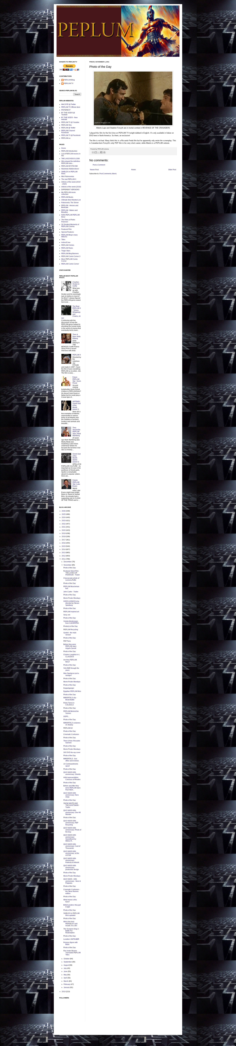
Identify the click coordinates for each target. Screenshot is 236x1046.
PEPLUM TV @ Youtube (70, 122)
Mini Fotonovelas (67, 176)
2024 (64, 517)
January (67, 987)
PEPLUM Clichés (67, 245)
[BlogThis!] (95, 152)
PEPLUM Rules (67, 248)
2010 (64, 992)
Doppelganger (68, 688)
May (65, 975)
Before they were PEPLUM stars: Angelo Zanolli (70, 646)
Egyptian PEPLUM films (72, 691)
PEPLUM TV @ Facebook (70, 135)
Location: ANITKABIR (71, 939)
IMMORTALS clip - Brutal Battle (70, 699)
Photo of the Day (69, 568)
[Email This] (93, 152)
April (65, 978)
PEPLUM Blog (69, 80)
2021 (64, 527)
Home (133, 170)
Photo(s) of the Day (70, 626)
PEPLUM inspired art (71, 612)
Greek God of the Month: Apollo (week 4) (77, 458)
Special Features (67, 232)
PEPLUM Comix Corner (70, 264)
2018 (64, 537)
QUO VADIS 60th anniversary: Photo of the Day (72, 830)
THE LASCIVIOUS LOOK (70, 159)
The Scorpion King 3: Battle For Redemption (71, 931)
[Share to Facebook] (101, 152)
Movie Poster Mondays (71, 598)
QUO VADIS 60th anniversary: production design (71, 867)
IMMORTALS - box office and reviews (71, 760)
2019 (64, 533)
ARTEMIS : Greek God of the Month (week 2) (77, 405)
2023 (64, 520)
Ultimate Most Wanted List (71, 200)
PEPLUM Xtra (66, 125)
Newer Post (94, 170)
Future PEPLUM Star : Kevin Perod (77, 380)
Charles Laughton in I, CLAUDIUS (71, 655)
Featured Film (66, 229)
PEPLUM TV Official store (70, 107)
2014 (64, 549)
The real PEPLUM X (68, 179)
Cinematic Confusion (71, 734)
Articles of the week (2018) (71, 187)
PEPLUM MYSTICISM (69, 166)
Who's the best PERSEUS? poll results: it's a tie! (70, 924)
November (68, 565)
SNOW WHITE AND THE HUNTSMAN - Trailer (71, 805)
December (68, 562)
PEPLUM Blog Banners (70, 253)
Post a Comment (99, 165)
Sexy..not (66, 615)
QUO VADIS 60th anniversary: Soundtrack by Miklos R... (69, 838)
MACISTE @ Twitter (68, 104)
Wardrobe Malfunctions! (70, 169)
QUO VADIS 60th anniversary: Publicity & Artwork (71, 860)
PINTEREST (65, 110)
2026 (64, 511)
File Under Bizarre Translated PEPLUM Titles (72, 953)
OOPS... (66, 716)
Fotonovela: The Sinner (70, 203)
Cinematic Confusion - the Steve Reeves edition (71, 891)
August (66, 965)
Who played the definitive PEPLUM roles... (70, 162)
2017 (64, 540)
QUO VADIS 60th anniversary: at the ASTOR (71, 853)
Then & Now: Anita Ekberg (76, 336)
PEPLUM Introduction (69, 151)
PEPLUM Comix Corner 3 (70, 256)
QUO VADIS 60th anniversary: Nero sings (71, 795)
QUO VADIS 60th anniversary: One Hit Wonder (72, 812)
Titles (63, 240)
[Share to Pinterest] (104, 152)
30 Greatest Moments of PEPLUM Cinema (70, 225)
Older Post (172, 170)
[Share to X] (98, 152)
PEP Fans (67, 641)
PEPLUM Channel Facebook (68, 132)
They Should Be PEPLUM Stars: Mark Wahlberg (77, 432)
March (66, 981)
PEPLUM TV (68, 83)
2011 (64, 559)
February (67, 984)
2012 (64, 556)
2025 (64, 514)
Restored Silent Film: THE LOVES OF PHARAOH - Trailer (71, 573)
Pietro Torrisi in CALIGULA (68, 704)
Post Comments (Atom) (107, 174)
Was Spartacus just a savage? (71, 674)
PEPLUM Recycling (70, 630)
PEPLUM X (77, 355)
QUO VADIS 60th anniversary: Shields (72, 773)
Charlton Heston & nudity (76, 284)
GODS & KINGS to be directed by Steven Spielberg (71, 603)
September (68, 962)
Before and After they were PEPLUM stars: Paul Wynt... (72, 788)
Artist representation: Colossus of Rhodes (71, 778)
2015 (64, 546)
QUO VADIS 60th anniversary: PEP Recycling (70, 823)
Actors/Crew (65, 242)
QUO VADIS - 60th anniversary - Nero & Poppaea (72, 881)
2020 (64, 530)
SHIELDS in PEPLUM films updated (71, 914)
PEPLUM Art (68, 728)
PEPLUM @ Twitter (68, 128)
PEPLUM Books (67, 197)
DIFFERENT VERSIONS (70, 190)
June (66, 971)
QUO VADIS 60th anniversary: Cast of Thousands (71, 846)
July (65, 968)
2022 (64, 524)
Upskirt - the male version (69, 634)
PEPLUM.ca (65, 138)
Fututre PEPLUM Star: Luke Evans (76, 483)
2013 (64, 553)
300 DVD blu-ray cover (71, 752)
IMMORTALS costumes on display (71, 724)
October (67, 959)
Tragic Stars (65, 251)
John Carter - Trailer (70, 592)
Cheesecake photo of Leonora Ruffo (71, 579)
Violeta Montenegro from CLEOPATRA (71, 622)
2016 (64, 543)
